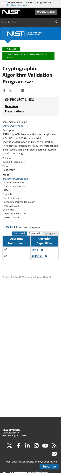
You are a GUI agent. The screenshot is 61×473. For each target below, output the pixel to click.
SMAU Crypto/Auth (12, 125)
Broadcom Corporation (15, 178)
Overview (11, 106)
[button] (42, 249)
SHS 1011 (9, 227)
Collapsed (19, 233)
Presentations (14, 111)
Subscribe (49, 466)
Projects (11, 48)
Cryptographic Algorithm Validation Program (27, 56)
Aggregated (50, 233)
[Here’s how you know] (30, 4)
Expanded (34, 233)
